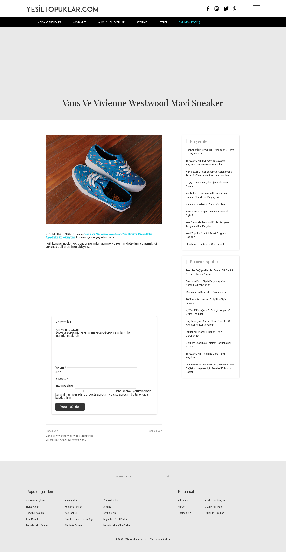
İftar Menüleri (33, 519)
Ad (58, 372)
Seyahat (141, 22)
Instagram (216, 8)
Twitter (226, 8)
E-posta (61, 379)
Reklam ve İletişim (215, 500)
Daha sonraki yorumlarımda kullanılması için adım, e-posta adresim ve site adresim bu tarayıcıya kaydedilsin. (103, 394)
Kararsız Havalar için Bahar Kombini (205, 204)
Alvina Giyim (110, 513)
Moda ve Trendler (49, 22)
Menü (256, 8)
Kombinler (80, 22)
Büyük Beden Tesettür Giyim (80, 519)
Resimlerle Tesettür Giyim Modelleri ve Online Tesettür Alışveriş (62, 8)
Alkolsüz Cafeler (73, 525)
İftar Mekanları (111, 500)
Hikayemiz (183, 500)
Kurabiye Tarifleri (73, 506)
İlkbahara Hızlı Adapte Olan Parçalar (206, 244)
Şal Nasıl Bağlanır (35, 500)
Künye (181, 506)
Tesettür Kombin (35, 513)
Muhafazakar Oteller (37, 525)
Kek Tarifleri (71, 513)
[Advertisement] (143, 62)
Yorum (60, 367)
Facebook (208, 8)
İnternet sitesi (64, 385)
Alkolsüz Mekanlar (111, 22)
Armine (107, 506)
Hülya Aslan (32, 506)
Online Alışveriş (189, 22)
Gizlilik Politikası (213, 506)
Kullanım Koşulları (214, 513)
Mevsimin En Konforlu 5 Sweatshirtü (206, 292)
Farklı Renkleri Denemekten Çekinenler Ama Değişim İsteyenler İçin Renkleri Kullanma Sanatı (210, 368)
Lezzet (163, 22)
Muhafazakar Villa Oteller (117, 525)
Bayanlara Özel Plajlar (115, 519)
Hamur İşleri (71, 500)
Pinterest (235, 8)
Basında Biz (184, 513)
